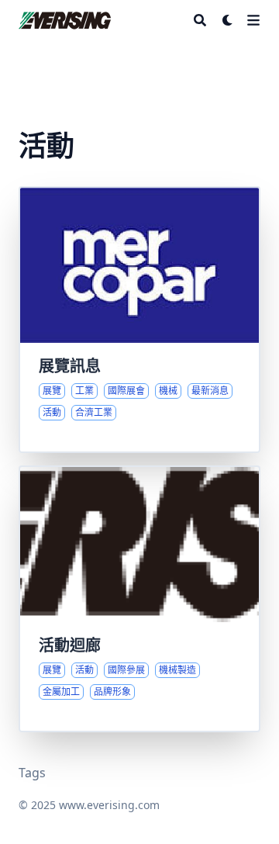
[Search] (200, 20)
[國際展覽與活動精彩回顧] (139, 599)
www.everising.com (109, 804)
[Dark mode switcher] (228, 20)
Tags (32, 772)
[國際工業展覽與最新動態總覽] (139, 319)
